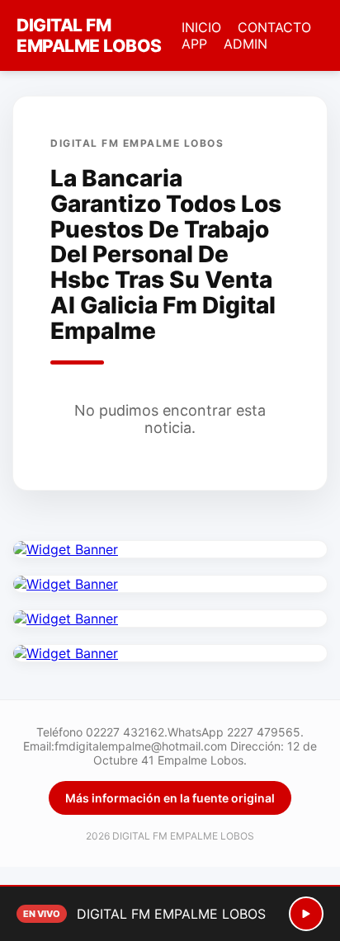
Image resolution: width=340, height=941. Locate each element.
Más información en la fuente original (170, 798)
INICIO (201, 27)
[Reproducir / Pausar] (306, 913)
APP (194, 43)
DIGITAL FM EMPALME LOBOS (89, 35)
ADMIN (245, 43)
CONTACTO (274, 27)
